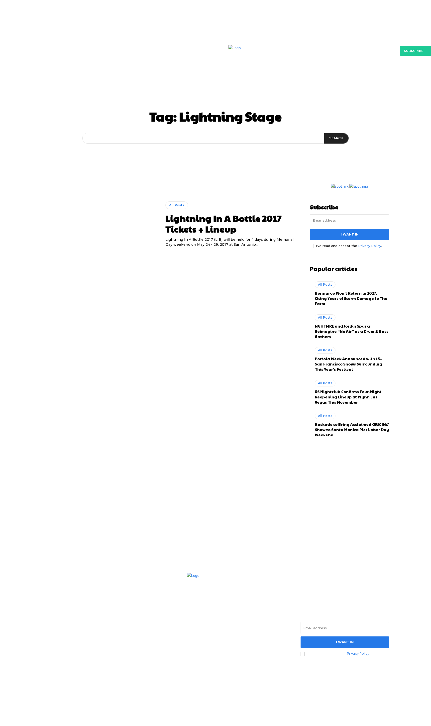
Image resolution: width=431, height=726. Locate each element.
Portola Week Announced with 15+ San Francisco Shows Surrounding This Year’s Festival (348, 364)
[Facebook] (47, 653)
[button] (323, 85)
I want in (349, 234)
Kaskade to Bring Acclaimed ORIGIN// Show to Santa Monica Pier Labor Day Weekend (352, 429)
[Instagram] (60, 653)
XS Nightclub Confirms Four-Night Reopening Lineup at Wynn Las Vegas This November (348, 397)
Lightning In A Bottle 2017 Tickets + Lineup (223, 223)
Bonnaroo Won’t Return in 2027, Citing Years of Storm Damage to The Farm (351, 298)
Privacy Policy (369, 246)
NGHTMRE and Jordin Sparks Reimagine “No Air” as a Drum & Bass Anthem (351, 331)
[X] (74, 653)
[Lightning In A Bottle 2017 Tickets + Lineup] (100, 224)
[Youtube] (88, 653)
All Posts (176, 205)
